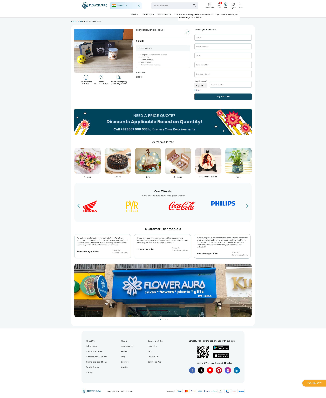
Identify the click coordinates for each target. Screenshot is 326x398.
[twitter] (201, 370)
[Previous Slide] (76, 292)
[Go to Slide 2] (160, 319)
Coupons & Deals (94, 351)
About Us (90, 341)
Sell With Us (91, 346)
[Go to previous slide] (80, 206)
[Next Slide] (250, 292)
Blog (123, 356)
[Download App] (221, 349)
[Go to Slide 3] (163, 319)
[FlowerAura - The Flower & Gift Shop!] (94, 8)
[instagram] (228, 370)
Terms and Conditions (96, 362)
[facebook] (192, 370)
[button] (163, 290)
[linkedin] (237, 370)
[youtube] (210, 370)
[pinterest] (219, 370)
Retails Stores (92, 367)
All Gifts (134, 14)
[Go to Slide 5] (167, 319)
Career (89, 372)
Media (124, 341)
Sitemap (125, 362)
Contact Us (153, 356)
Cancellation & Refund (96, 356)
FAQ (149, 351)
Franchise (152, 346)
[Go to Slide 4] (165, 319)
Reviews (124, 351)
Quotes (124, 367)
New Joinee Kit (164, 14)
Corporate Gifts (155, 341)
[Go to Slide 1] (158, 319)
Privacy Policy (127, 346)
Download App (155, 362)
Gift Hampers (148, 14)
